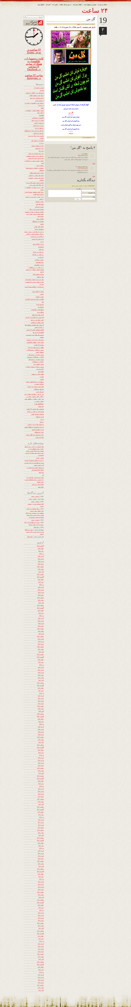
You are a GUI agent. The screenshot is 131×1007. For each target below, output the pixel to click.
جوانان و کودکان (39, 202)
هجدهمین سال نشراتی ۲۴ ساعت (35, 409)
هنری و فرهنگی (40, 417)
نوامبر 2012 (41, 957)
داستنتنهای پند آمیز (39, 229)
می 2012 (41, 972)
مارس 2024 (41, 621)
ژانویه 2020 (41, 734)
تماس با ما (55, 4)
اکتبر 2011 (41, 990)
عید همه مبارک (40, 304)
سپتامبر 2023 (40, 636)
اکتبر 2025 (41, 572)
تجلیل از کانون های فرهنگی (36, 173)
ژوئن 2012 (41, 969)
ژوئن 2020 (41, 721)
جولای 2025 (41, 579)
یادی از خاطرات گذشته (38, 429)
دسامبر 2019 (40, 737)
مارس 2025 (41, 590)
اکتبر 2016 (41, 835)
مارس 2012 (41, 977)
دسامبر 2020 (40, 706)
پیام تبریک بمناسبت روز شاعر (36, 153)
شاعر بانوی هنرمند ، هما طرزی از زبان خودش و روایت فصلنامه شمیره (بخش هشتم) (34, 480)
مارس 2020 (41, 729)
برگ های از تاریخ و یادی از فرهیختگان (34, 131)
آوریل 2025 (41, 587)
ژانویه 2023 (41, 644)
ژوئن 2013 (41, 938)
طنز (43, 302)
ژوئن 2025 (41, 582)
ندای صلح (41, 472)
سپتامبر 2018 (40, 776)
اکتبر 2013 (41, 928)
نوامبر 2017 (41, 802)
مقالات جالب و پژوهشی (37, 374)
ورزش (42, 419)
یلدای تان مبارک (39, 437)
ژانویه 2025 (41, 595)
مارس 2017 (41, 822)
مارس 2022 (41, 670)
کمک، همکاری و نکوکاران (37, 322)
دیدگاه (102, 30)
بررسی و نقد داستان (38, 125)
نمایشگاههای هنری (39, 404)
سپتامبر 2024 (40, 605)
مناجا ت (42, 377)
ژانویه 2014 (41, 920)
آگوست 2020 (40, 716)
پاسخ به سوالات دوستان (37, 146)
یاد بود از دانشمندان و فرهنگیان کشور (34, 427)
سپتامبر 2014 (40, 900)
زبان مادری (41, 257)
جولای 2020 (41, 719)
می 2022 (41, 665)
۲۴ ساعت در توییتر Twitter (34, 51)
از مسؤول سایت (39, 100)
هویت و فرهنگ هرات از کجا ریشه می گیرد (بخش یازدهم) (34, 532)
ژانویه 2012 (41, 982)
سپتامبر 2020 (40, 714)
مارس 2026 (41, 559)
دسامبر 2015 (40, 861)
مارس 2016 (41, 853)
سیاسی (42, 294)
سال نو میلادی (40, 277)
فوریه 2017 (41, 825)
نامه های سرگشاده (39, 389)
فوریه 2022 (41, 672)
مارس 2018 (41, 791)
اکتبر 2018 (41, 773)
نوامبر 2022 (41, 649)
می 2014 (41, 910)
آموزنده (42, 90)
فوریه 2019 (41, 763)
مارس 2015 (41, 884)
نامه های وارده (40, 392)
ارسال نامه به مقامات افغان (36, 95)
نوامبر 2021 (41, 678)
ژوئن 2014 (41, 907)
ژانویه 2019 (41, 765)
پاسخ (94, 163)
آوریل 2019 (41, 758)
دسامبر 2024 (40, 597)
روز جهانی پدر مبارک (38, 252)
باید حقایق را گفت (39, 123)
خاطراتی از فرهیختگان (38, 221)
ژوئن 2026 (41, 551)
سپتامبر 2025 (40, 574)
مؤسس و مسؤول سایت (90, 4)
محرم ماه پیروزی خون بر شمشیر (35, 340)
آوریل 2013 (41, 944)
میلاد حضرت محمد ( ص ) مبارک (35, 386)
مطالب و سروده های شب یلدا (36, 347)
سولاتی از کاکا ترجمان (38, 291)
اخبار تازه (48, 4)
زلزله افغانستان (40, 262)
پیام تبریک (41, 151)
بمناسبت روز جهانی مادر (37, 140)
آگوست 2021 (40, 685)
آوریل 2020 (41, 727)
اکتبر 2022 (41, 652)
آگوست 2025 (40, 577)
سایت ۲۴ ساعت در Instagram (34, 76)
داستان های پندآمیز (39, 226)
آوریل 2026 (41, 556)
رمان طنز (41, 249)
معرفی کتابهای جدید (38, 364)
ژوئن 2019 (41, 752)
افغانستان (41, 115)
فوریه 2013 (41, 949)
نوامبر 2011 (41, 988)
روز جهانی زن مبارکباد (38, 254)
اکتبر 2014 (41, 897)
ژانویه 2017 (41, 827)
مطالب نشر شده (77, 4)
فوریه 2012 (41, 980)
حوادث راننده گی (39, 207)
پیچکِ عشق (41, 487)
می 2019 (41, 755)
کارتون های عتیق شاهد (38, 315)
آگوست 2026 (40, 546)
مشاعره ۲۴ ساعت (39, 345)
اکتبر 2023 (41, 634)
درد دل (42, 242)
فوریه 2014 (41, 918)
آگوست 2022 (40, 657)
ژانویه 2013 (41, 951)
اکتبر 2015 (41, 866)
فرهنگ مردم (40, 312)
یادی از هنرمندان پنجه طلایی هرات (35, 435)
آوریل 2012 (41, 975)
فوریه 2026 (41, 561)
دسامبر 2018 (40, 768)
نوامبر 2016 (41, 833)
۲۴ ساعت (95, 10)
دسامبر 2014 (40, 892)
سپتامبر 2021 (40, 683)
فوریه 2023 (41, 641)
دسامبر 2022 (40, 647)
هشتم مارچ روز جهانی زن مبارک (35, 411)
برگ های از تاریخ (39, 128)
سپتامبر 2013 (40, 931)
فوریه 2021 (41, 701)
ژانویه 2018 (41, 796)
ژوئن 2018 (41, 783)
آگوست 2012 (40, 964)
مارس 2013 (41, 946)
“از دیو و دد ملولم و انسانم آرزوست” (34, 460)
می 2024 (41, 616)
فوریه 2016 (41, 856)
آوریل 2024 (41, 618)
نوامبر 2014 (41, 895)
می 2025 (41, 585)
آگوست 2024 (40, 608)
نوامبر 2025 (41, 569)
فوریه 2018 (41, 794)
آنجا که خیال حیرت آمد (38, 484)
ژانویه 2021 (41, 703)
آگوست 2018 (40, 778)
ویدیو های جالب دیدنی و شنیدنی (35, 424)
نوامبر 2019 (41, 740)
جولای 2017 (41, 812)
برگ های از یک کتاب (38, 133)
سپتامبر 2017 (40, 807)
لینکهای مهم (41, 4)
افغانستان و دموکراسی (38, 118)
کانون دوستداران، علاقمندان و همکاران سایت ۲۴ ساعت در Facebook (33, 63)
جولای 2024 (41, 610)
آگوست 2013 (40, 933)
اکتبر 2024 (41, 603)
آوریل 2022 (41, 667)
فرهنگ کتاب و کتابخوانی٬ (37, 309)
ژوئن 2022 (41, 662)
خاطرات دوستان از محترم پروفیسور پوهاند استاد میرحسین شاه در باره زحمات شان (34, 214)
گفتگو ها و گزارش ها (38, 332)
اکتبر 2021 (41, 680)
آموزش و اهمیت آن (39, 88)
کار (43, 475)
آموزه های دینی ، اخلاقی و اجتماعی (34, 93)
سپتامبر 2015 (40, 869)
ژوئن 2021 (41, 690)
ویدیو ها (42, 422)
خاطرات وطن (40, 219)
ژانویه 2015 (41, 889)
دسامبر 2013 (40, 923)
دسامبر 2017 (40, 799)
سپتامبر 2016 (40, 838)
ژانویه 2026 (41, 564)
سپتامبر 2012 (40, 962)
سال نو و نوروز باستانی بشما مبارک (34, 279)
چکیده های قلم (40, 204)
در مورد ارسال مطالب (65, 4)
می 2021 (41, 693)
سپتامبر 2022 (40, 654)
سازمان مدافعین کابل (38, 274)
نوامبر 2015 (41, 864)
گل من (90, 19)
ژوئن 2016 (41, 845)
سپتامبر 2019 (40, 745)
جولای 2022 (41, 659)
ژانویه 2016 (41, 858)
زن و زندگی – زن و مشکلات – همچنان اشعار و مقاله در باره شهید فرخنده (35, 270)
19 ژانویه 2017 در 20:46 (83, 155)
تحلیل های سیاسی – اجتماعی (36, 175)
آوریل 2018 (41, 789)
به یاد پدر (41, 143)
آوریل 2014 (41, 913)
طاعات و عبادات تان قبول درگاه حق (34, 299)
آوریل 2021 (41, 696)
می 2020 (41, 724)
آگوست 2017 (40, 809)
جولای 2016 (41, 843)
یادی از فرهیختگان (39, 432)
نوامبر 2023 (41, 631)
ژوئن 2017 (41, 814)
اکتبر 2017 (41, 804)
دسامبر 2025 (40, 566)
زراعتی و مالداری (39, 260)
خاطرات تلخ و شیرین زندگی (36, 209)
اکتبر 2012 (41, 959)
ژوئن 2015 (41, 876)
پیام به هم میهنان (39, 148)
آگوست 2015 (40, 871)
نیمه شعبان (41, 406)
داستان (42, 224)
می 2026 (41, 554)
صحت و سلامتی (39, 297)
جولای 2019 (41, 750)
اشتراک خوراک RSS (31, 22)
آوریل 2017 (41, 820)
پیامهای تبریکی (40, 165)
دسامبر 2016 (40, 830)
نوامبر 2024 (41, 600)
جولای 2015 (41, 874)
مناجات (42, 379)
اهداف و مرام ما (102, 4)
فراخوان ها (41, 307)
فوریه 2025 (41, 592)
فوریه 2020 (41, 732)
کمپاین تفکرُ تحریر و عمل (37, 320)
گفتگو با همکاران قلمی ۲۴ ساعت (35, 330)
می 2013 (41, 941)
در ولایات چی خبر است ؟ (37, 236)
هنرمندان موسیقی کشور (37, 414)
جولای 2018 (41, 781)
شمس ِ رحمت (40, 458)
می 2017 (41, 817)
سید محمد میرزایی (87, 137)
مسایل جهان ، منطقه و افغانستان (35, 342)
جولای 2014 (41, 905)
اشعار (78, 24)
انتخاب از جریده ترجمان (37, 120)
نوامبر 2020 (41, 709)
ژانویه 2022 (41, 675)
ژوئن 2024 (41, 613)
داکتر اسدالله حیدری (38, 504)
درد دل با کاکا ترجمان (38, 244)
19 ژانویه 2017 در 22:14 (83, 167)
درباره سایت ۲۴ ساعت (38, 239)
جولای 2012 (41, 967)
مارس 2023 (41, 639)
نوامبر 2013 (41, 926)
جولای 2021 (41, 688)
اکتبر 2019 (41, 742)
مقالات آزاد (41, 371)
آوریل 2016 (41, 851)
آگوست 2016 (40, 840)
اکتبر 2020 (41, 711)
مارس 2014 (41, 915)
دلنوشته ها (41, 247)
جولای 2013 (41, 936)
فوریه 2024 (41, 623)
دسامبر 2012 (40, 954)
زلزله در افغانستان (39, 265)
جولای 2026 (41, 548)
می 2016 (41, 848)
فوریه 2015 (41, 887)
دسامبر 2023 (40, 628)
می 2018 (41, 786)
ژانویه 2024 (41, 626)
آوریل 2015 (41, 882)
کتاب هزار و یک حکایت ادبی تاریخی (34, 317)
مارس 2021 (41, 698)
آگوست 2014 (40, 902)
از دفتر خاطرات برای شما (37, 98)
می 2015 (41, 879)
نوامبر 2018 (41, 771)
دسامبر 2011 (40, 985)
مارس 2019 (41, 760)
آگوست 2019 (40, 747)
